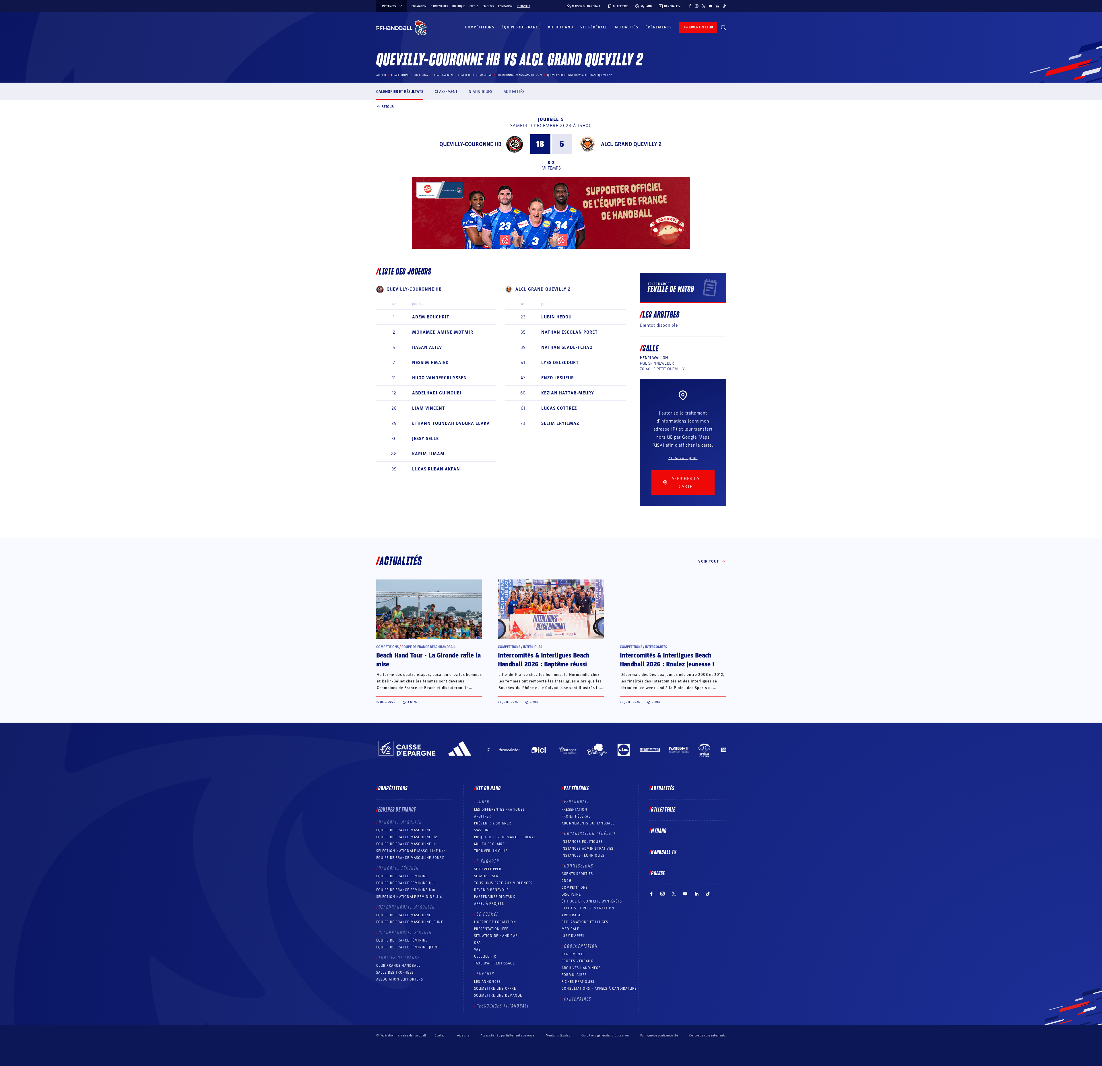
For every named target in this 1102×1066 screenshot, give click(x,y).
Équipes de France (521, 27)
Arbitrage (571, 915)
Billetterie (663, 810)
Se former (488, 914)
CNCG (566, 881)
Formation (419, 6)
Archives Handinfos (581, 968)
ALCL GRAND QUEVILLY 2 (631, 144)
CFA (477, 943)
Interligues (532, 647)
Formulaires (574, 975)
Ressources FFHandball (503, 1006)
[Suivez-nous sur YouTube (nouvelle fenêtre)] (710, 6)
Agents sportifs (577, 874)
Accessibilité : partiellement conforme (507, 1035)
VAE (477, 950)
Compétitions (479, 27)
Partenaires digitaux (494, 897)
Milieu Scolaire (489, 844)
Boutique (458, 6)
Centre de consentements (707, 1035)
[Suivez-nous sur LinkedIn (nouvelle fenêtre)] (717, 6)
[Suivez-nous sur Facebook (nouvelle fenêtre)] (690, 6)
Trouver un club (491, 851)
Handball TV (664, 852)
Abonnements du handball (588, 823)
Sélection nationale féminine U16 (409, 897)
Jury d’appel (573, 936)
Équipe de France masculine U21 (407, 837)
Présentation (574, 810)
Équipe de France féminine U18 (405, 890)
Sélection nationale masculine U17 (411, 851)
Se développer (488, 869)
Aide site (463, 1035)
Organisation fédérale (590, 834)
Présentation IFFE (491, 929)
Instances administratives (587, 849)
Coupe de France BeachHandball (428, 647)
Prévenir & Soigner (492, 823)
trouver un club (698, 27)
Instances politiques (582, 842)
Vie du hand (560, 27)
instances (389, 6)
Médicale (570, 929)
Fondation (505, 6)
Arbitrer (482, 816)
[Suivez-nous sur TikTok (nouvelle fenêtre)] (724, 6)
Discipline (571, 894)
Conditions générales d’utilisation (605, 1035)
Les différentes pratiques (499, 810)
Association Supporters (399, 979)
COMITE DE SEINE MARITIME (475, 75)
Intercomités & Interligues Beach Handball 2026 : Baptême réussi (543, 659)
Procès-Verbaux (577, 961)
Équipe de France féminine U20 (406, 883)
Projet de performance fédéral (505, 837)
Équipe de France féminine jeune (408, 947)
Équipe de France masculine (403, 830)
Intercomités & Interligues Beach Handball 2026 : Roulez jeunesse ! (667, 659)
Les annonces (487, 982)
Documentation (581, 946)
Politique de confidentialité (659, 1035)
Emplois (488, 6)
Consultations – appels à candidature (599, 989)
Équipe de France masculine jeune (409, 922)
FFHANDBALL (577, 802)
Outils (473, 6)
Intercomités (656, 647)
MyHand (659, 831)
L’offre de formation (495, 922)
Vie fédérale (594, 27)
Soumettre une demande (498, 995)
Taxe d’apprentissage (494, 963)
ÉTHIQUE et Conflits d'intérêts (592, 901)
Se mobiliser (486, 876)
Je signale (523, 6)
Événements (658, 27)
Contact (440, 1035)
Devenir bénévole (491, 890)
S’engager (488, 861)
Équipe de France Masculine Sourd (410, 858)
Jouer (483, 802)
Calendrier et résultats (399, 91)
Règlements (573, 954)
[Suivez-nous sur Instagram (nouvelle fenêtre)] (697, 6)
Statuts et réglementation (588, 908)
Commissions (578, 866)
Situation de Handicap (495, 936)
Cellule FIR (485, 956)
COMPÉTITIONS (575, 888)
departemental (443, 75)
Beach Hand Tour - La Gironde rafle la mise (428, 659)
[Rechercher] (723, 27)
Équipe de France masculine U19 (407, 844)
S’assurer (483, 830)
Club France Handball (398, 966)
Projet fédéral (576, 816)
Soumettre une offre (495, 989)
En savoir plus (683, 457)
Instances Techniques (583, 855)
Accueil (381, 75)
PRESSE (658, 873)
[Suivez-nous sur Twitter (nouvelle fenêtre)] (703, 6)
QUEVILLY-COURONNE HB (470, 144)
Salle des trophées (395, 972)
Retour (388, 106)
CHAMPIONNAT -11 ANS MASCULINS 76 (519, 75)
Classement (446, 91)
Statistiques (480, 91)
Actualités (626, 27)
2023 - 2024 (421, 75)
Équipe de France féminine (402, 876)
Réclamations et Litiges (585, 922)
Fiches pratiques (578, 982)
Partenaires (439, 6)
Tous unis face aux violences (503, 883)
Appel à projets (489, 904)
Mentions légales (558, 1035)
